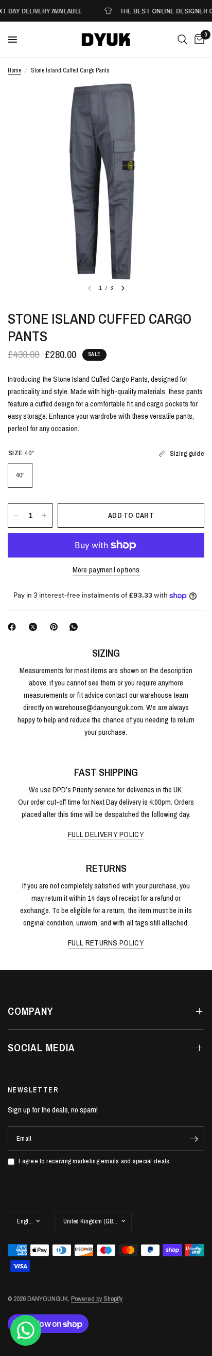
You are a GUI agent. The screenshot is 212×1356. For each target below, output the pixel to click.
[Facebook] (14, 627)
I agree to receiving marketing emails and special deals (94, 1161)
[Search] (182, 40)
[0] (197, 40)
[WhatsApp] (75, 627)
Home (14, 70)
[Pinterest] (56, 627)
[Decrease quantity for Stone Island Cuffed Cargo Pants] (16, 515)
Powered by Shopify (96, 1298)
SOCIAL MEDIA (41, 1047)
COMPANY (31, 1011)
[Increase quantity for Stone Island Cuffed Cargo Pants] (44, 515)
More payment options (106, 569)
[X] (35, 627)
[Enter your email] (194, 1138)
